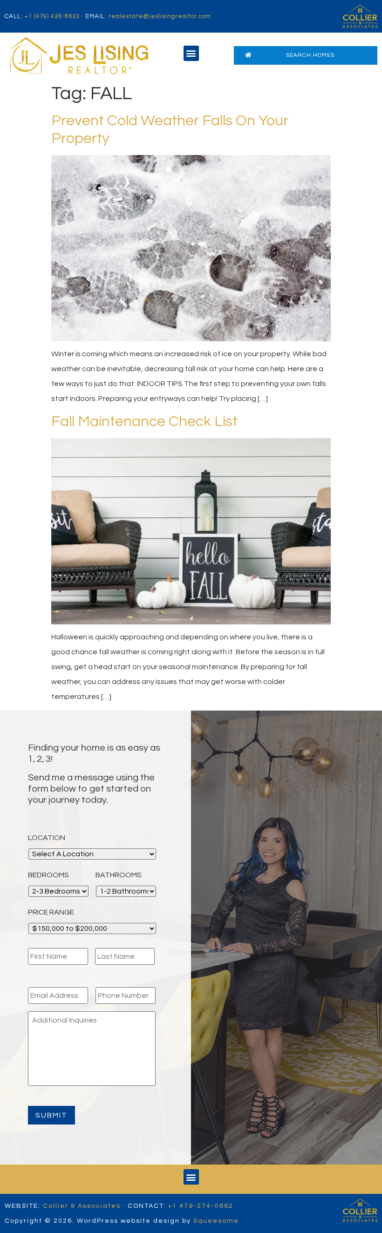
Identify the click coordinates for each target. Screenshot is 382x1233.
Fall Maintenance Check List (144, 421)
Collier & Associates (82, 1206)
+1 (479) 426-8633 (52, 16)
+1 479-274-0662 (200, 1206)
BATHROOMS (119, 875)
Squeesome (216, 1221)
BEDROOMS (48, 875)
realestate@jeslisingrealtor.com (160, 16)
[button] (191, 53)
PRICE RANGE (51, 912)
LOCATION (46, 837)
